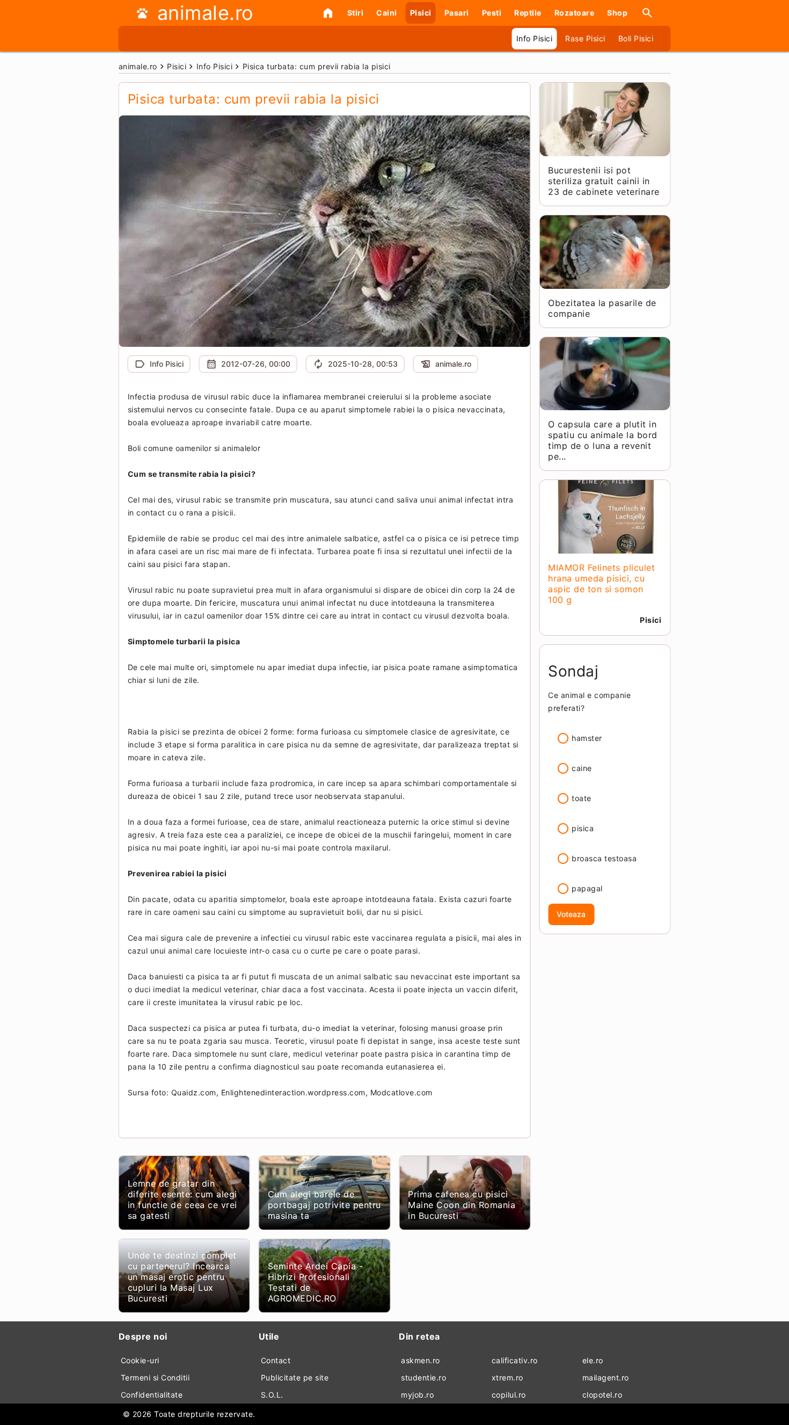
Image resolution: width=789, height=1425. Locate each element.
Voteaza (571, 914)
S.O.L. (272, 1394)
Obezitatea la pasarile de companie (602, 308)
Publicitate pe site (295, 1377)
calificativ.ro (515, 1360)
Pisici (421, 12)
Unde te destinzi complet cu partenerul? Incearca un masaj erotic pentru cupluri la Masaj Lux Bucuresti (182, 1277)
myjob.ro (417, 1394)
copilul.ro (509, 1394)
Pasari (456, 12)
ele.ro (592, 1360)
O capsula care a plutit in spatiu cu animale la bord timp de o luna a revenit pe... (603, 440)
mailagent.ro (605, 1377)
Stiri (355, 12)
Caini (386, 12)
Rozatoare (574, 12)
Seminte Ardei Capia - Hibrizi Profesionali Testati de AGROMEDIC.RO (315, 1282)
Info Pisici (534, 38)
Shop (617, 12)
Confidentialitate (152, 1394)
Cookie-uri (140, 1360)
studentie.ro (423, 1377)
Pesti (492, 12)
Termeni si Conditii (155, 1377)
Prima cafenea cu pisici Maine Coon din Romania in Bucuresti (461, 1205)
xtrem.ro (507, 1377)
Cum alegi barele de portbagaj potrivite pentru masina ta (324, 1205)
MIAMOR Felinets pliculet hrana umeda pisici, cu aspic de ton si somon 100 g (601, 583)
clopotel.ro (602, 1394)
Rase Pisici (585, 38)
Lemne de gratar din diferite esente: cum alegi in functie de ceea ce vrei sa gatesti (182, 1199)
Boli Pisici (636, 38)
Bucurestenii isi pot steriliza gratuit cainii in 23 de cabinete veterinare (604, 181)
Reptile (528, 12)
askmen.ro (420, 1360)
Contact (276, 1360)
